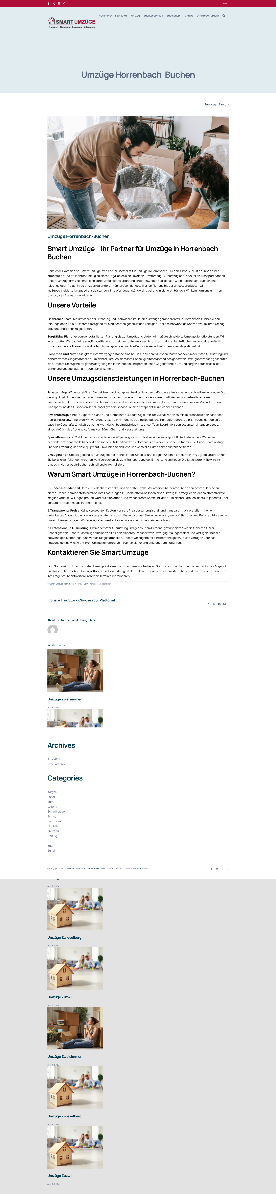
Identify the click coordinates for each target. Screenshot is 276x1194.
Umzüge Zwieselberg (64, 937)
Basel (51, 797)
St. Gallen (53, 826)
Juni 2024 (53, 759)
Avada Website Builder (80, 868)
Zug (50, 846)
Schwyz (52, 816)
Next (222, 104)
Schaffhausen (57, 811)
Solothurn (54, 821)
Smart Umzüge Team (59, 583)
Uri (49, 841)
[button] (224, 15)
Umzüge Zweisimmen (64, 699)
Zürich (51, 850)
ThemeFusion (99, 868)
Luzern (52, 807)
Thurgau (53, 831)
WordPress (142, 868)
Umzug (52, 836)
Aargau (52, 792)
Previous (210, 104)
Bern (86, 583)
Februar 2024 (56, 764)
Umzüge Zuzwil (59, 997)
